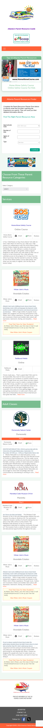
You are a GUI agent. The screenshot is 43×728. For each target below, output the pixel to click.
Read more (21, 394)
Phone (29, 236)
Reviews (36, 236)
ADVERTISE (21, 709)
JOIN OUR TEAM (21, 715)
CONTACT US (21, 712)
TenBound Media (21, 358)
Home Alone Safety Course (21, 225)
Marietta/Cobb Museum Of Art (21, 494)
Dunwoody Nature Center (21, 430)
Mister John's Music (21, 289)
